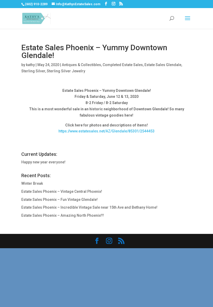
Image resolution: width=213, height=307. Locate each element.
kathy (30, 65)
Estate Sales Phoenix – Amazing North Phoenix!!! (62, 215)
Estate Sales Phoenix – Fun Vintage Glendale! (59, 199)
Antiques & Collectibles (81, 65)
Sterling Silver (33, 71)
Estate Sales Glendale (162, 65)
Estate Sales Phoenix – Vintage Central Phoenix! (61, 191)
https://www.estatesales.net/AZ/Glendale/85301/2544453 (106, 131)
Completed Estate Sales (123, 65)
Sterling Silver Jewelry (66, 71)
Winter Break (32, 183)
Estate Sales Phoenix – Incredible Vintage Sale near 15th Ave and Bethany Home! (89, 207)
